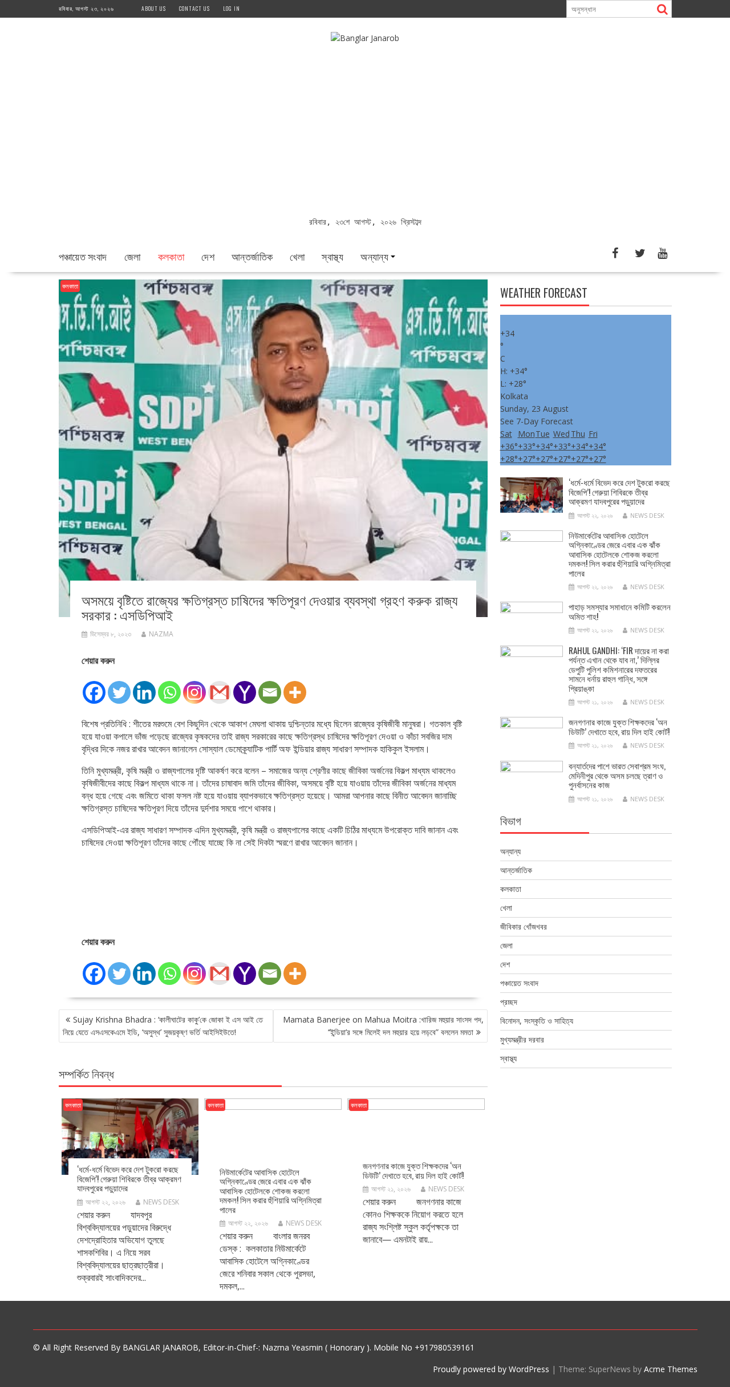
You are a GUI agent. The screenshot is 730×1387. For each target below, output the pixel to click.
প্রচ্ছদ (508, 1001)
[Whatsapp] (169, 686)
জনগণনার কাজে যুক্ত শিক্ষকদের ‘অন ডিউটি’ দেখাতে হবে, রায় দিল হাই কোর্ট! (413, 1170)
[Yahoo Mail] (244, 686)
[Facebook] (94, 686)
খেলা (297, 256)
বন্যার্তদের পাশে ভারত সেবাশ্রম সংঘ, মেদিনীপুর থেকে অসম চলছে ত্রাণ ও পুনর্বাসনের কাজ (617, 774)
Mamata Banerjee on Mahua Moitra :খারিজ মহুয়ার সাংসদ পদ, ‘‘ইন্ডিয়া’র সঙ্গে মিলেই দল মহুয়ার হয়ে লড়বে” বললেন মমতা (383, 1025)
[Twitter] (119, 686)
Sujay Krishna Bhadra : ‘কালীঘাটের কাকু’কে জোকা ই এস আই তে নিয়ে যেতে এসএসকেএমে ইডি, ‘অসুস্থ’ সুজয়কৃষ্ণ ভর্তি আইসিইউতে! (163, 1025)
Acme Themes (670, 1369)
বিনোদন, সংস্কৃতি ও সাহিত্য (536, 1020)
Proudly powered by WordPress (491, 1369)
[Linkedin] (144, 686)
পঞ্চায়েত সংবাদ (83, 256)
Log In (231, 8)
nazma (161, 634)
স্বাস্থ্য (332, 256)
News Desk (161, 1202)
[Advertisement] (365, 130)
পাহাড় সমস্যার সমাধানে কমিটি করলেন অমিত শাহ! (620, 611)
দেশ (207, 256)
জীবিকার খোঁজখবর (523, 926)
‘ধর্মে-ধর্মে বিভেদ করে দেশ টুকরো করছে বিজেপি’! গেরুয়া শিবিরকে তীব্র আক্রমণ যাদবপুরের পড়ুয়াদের (129, 1178)
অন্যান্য (374, 256)
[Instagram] (194, 686)
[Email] (269, 686)
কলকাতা (171, 256)
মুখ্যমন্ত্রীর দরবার (522, 1039)
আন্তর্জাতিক (252, 256)
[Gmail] (219, 686)
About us (153, 8)
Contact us (194, 8)
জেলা (132, 256)
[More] (294, 686)
